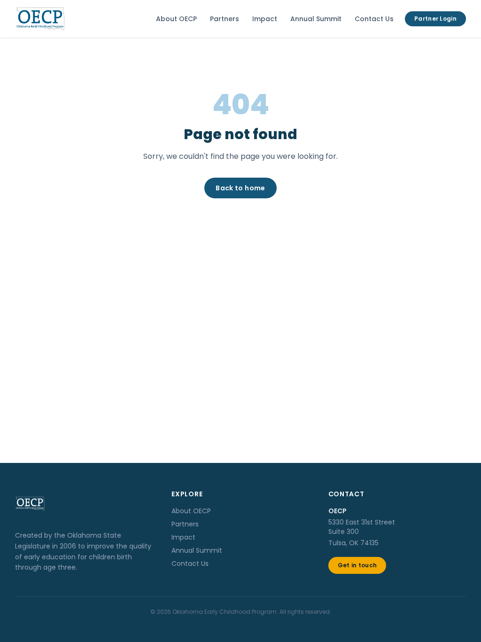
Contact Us (374, 18)
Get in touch (357, 565)
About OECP (176, 18)
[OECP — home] (40, 19)
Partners (224, 18)
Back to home (240, 188)
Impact (264, 18)
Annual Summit (315, 18)
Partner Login (435, 19)
